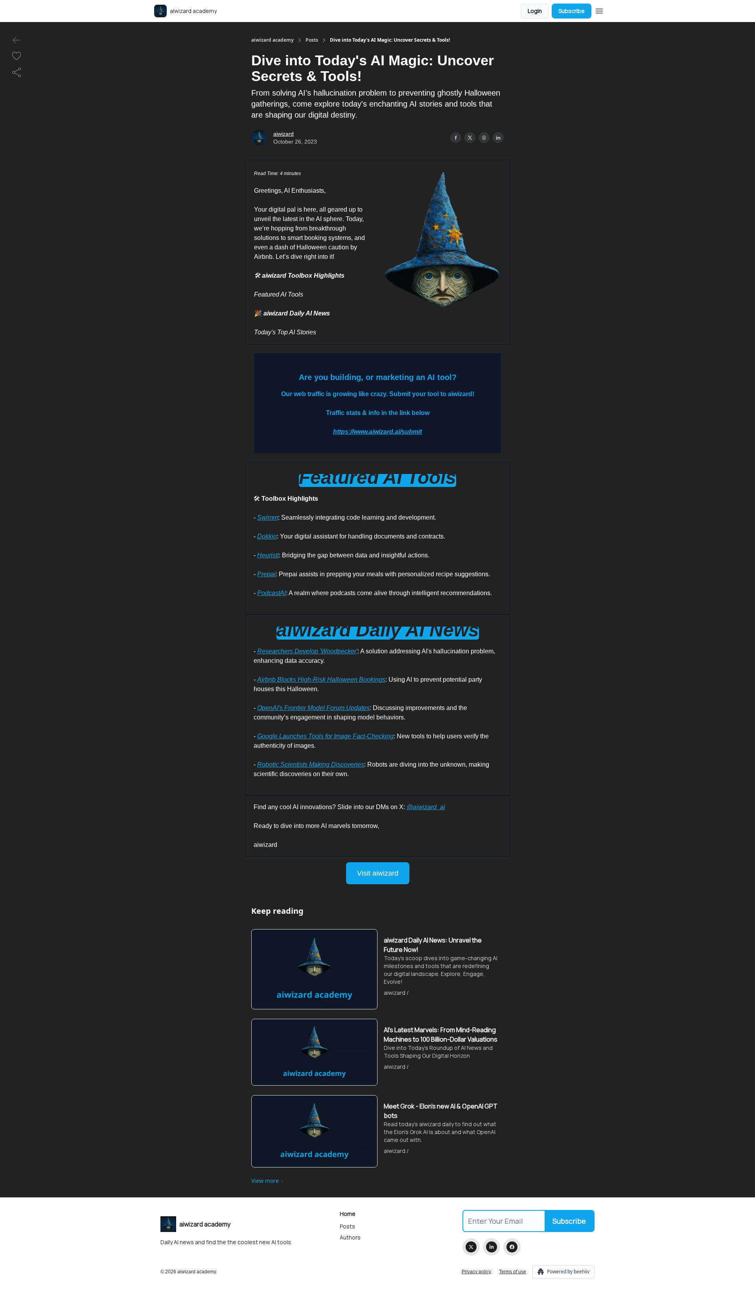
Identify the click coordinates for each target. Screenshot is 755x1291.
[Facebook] (512, 1247)
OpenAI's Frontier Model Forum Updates (313, 708)
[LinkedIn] (491, 1247)
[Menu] (599, 10)
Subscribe (571, 11)
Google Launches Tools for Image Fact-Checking (325, 736)
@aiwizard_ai (426, 807)
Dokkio (267, 536)
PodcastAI (271, 593)
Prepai (266, 574)
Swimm (267, 517)
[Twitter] (471, 1247)
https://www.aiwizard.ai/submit (377, 431)
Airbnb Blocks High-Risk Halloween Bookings (321, 679)
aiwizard (283, 134)
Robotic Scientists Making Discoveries (310, 764)
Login (535, 11)
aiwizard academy (272, 40)
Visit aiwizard (377, 873)
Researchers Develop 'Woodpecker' (307, 651)
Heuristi (268, 555)
